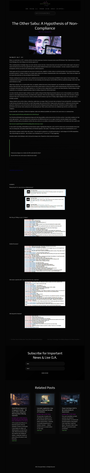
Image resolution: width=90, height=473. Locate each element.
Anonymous (46, 31)
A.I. (37, 8)
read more (14, 440)
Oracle (14, 417)
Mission (32, 8)
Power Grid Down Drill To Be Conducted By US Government (69, 410)
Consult (53, 8)
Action (47, 8)
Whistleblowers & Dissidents (21, 420)
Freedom (42, 8)
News (50, 31)
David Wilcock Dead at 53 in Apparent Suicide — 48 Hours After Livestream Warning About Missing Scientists (19, 411)
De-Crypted (60, 8)
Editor (39, 414)
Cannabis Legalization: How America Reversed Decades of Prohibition (45, 410)
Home (27, 8)
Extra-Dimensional (23, 419)
